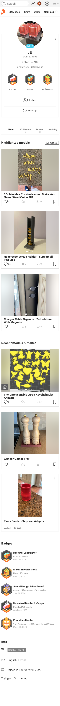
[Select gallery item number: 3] (32, 189)
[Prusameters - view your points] (39, 3)
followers (23, 66)
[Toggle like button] (6, 202)
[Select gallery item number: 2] (30, 189)
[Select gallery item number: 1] (27, 189)
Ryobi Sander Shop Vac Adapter (24, 521)
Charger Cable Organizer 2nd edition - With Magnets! (28, 321)
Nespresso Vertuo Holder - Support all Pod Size (28, 258)
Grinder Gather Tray (16, 458)
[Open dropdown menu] (55, 37)
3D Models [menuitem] (14, 11)
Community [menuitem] (50, 11)
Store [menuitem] (27, 11)
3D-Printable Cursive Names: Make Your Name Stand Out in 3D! (30, 196)
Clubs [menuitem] (37, 11)
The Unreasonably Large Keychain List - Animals (29, 396)
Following (37, 66)
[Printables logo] (3, 12)
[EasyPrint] (33, 3)
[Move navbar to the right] (57, 12)
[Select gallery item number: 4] (34, 314)
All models (51, 142)
